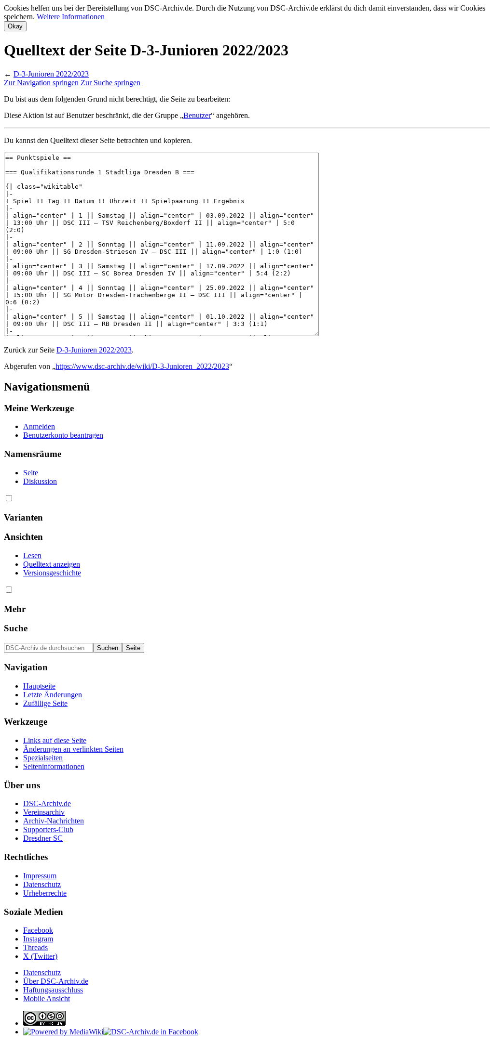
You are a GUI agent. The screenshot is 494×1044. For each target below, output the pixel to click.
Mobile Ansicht (46, 998)
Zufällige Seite (45, 703)
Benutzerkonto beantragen (63, 435)
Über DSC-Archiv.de (55, 981)
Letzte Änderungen (52, 695)
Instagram (38, 939)
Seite (30, 473)
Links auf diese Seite (54, 740)
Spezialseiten (43, 758)
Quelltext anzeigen (51, 564)
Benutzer (197, 115)
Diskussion (40, 481)
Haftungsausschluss (53, 990)
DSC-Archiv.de (47, 803)
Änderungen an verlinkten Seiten (73, 749)
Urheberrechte (45, 893)
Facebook (38, 930)
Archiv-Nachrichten (53, 821)
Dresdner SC (43, 838)
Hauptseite (39, 686)
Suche (15, 628)
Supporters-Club (48, 829)
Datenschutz (42, 884)
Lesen (32, 555)
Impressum (39, 876)
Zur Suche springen (110, 82)
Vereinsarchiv (44, 812)
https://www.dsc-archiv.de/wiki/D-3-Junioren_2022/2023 (142, 366)
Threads (35, 947)
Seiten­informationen (53, 766)
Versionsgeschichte (52, 573)
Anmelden (39, 426)
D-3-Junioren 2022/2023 (51, 74)
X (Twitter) (40, 956)
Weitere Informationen (71, 17)
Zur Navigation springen (41, 82)
